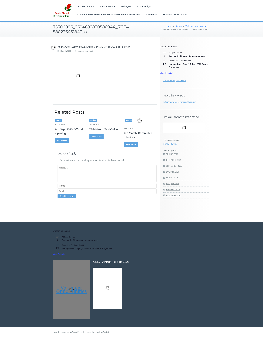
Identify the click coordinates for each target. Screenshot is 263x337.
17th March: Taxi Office (103, 129)
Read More (62, 141)
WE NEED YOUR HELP (175, 14)
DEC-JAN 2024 (172, 183)
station (178, 26)
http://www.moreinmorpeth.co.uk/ (179, 102)
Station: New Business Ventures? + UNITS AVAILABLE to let (108, 14)
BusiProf (96, 332)
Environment (106, 6)
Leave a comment (85, 51)
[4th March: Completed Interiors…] (139, 120)
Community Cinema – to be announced (187, 56)
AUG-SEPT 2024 (173, 189)
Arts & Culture (84, 6)
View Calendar (166, 73)
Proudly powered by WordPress (67, 332)
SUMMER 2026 (170, 144)
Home (169, 26)
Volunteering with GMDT (174, 80)
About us (151, 14)
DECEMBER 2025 (173, 160)
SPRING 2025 (172, 178)
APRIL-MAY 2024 (173, 195)
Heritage (125, 6)
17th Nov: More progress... (197, 26)
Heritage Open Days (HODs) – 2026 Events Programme (87, 248)
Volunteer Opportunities (71, 289)
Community (143, 6)
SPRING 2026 (172, 154)
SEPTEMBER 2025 (174, 166)
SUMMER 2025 (172, 172)
